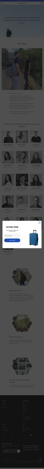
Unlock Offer (12, 240)
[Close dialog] (40, 223)
